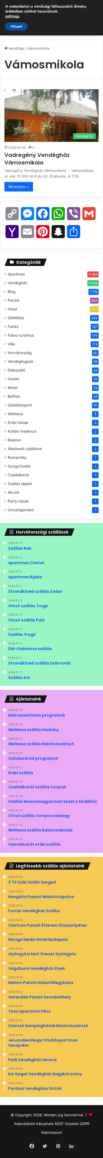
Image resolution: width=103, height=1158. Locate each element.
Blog (11, 291)
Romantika (17, 457)
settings (12, 16)
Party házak (18, 501)
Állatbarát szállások (25, 449)
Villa (11, 344)
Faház (13, 326)
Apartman (16, 274)
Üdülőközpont (20, 405)
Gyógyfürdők (19, 466)
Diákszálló (16, 370)
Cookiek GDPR (77, 1123)
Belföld (14, 396)
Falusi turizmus (21, 335)
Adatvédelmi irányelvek (34, 1123)
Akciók (13, 492)
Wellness (15, 414)
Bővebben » (19, 186)
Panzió (14, 300)
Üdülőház (16, 318)
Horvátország (20, 353)
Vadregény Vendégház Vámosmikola (37, 158)
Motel (13, 387)
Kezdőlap (16, 48)
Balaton (14, 440)
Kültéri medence (22, 431)
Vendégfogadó (20, 361)
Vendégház (17, 283)
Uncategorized (21, 510)
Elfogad (16, 26)
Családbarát (18, 475)
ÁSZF (59, 1123)
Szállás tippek (20, 483)
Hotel (12, 309)
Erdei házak (18, 422)
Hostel (13, 379)
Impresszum (51, 1132)
